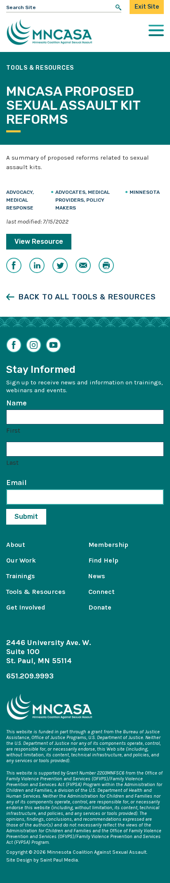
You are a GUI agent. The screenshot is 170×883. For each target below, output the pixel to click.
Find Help (103, 560)
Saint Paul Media (59, 860)
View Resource (38, 241)
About (15, 545)
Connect (101, 592)
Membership (108, 545)
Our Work (21, 560)
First (13, 430)
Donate (99, 607)
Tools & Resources (36, 592)
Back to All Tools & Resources (87, 297)
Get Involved (25, 607)
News (96, 576)
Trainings (20, 576)
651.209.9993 (30, 675)
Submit (26, 516)
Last (12, 462)
